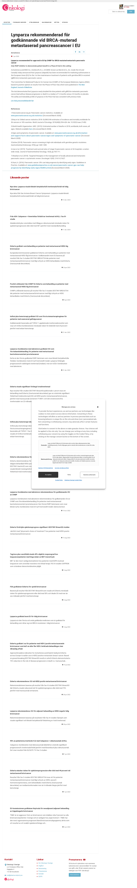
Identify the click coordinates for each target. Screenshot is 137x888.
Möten (56, 22)
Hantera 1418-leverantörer (45, 468)
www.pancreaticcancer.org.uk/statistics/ (27, 116)
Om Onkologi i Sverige (45, 863)
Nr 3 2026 (126, 7)
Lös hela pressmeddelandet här (22, 101)
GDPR (40, 876)
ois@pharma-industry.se (14, 875)
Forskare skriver (19, 22)
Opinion (65, 22)
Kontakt (41, 874)
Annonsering (42, 868)
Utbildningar (34, 22)
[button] (98, 407)
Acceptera (48, 474)
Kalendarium (46, 22)
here (31, 129)
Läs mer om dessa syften (62, 468)
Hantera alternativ (89, 475)
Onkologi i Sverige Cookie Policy (73, 480)
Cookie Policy (59, 480)
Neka (69, 474)
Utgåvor (41, 866)
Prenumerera (42, 871)
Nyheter (7, 22)
